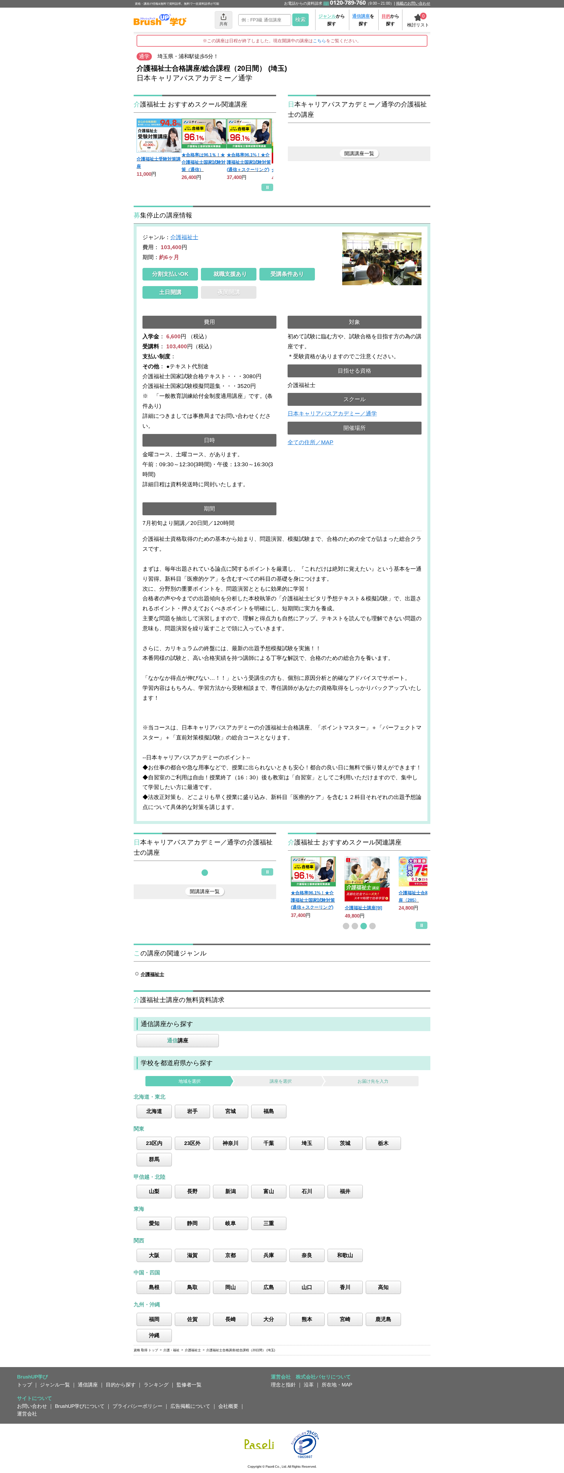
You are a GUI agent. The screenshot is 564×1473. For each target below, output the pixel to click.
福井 (345, 1191)
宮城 (230, 1111)
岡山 (230, 1287)
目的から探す (121, 1384)
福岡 (154, 1319)
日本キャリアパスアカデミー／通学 (332, 414)
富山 (268, 1191)
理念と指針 (283, 1384)
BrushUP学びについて (80, 1406)
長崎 (230, 1319)
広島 (268, 1287)
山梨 (154, 1191)
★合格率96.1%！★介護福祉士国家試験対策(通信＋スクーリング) (249, 162)
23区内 (154, 1143)
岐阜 (230, 1223)
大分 (268, 1319)
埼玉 (307, 1143)
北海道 (154, 1111)
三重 (268, 1223)
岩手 (192, 1111)
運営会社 (27, 1413)
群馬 (154, 1159)
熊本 (307, 1319)
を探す (363, 19)
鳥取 (192, 1287)
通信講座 (88, 1384)
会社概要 (228, 1406)
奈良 (307, 1255)
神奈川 (231, 1143)
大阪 (154, 1255)
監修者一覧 (189, 1384)
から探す (331, 19)
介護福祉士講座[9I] (363, 907)
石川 (307, 1191)
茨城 (345, 1143)
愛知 (154, 1223)
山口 (307, 1287)
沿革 (309, 1384)
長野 (192, 1191)
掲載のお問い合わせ (413, 3)
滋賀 (192, 1255)
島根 (154, 1287)
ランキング (156, 1384)
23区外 (192, 1143)
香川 (345, 1287)
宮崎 (345, 1319)
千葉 (268, 1143)
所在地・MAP (337, 1384)
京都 (230, 1255)
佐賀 (192, 1319)
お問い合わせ (32, 1406)
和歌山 (345, 1255)
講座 (177, 1040)
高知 (383, 1287)
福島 (268, 1111)
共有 (223, 23)
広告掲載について (190, 1406)
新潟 (230, 1191)
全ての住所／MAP (310, 442)
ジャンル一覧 (55, 1384)
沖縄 (154, 1335)
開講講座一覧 (359, 153)
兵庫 (268, 1255)
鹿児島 (383, 1319)
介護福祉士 (184, 237)
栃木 (383, 1143)
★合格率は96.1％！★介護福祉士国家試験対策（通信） (204, 162)
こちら (319, 40)
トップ (24, 1384)
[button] (205, 872)
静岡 (192, 1223)
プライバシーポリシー (137, 1406)
